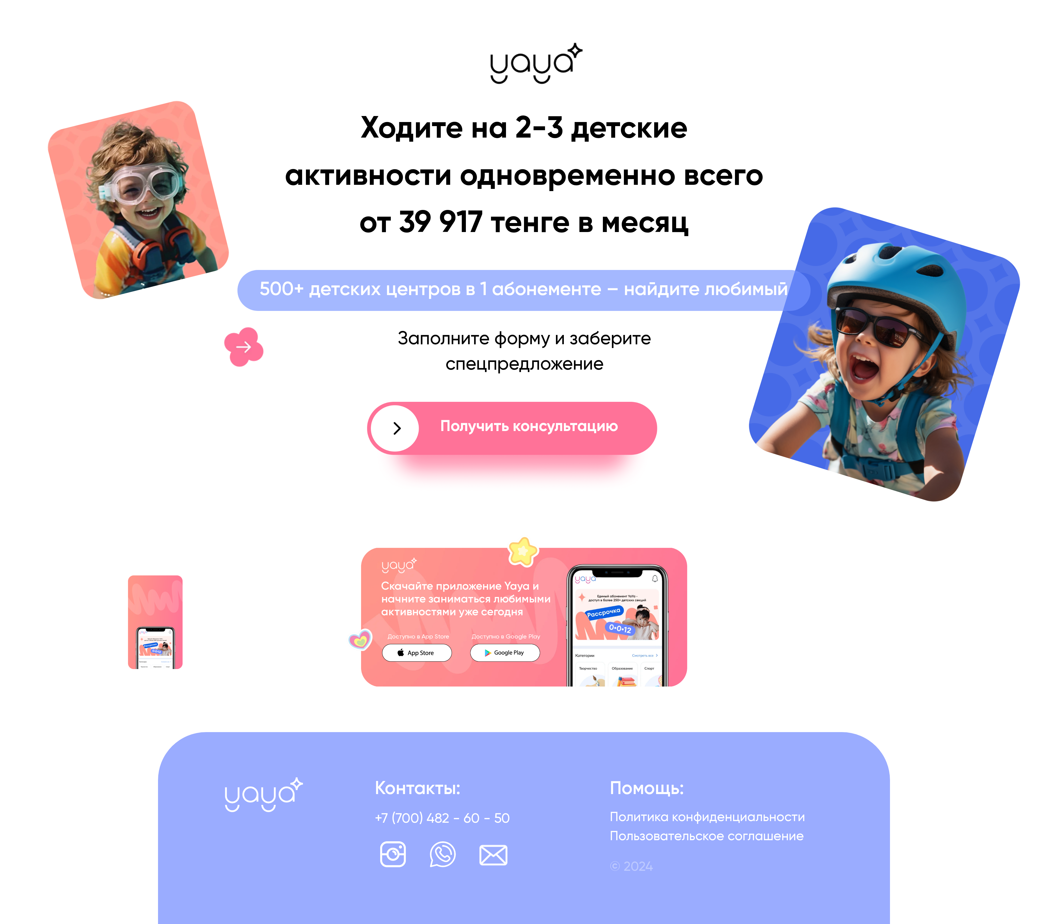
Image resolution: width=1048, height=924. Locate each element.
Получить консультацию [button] (529, 427)
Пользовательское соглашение (707, 836)
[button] (512, 447)
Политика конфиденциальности (707, 817)
